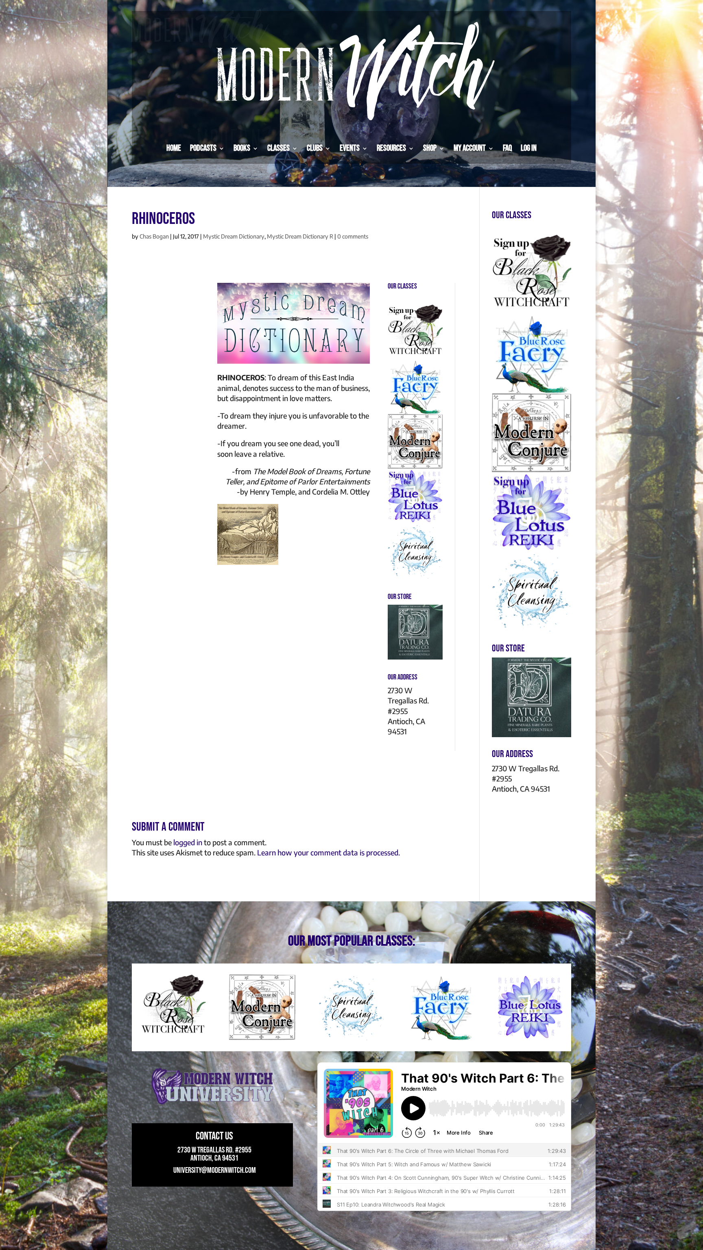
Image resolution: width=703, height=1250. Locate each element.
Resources (391, 148)
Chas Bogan (154, 236)
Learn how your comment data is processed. (328, 852)
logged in (187, 842)
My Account (470, 148)
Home (173, 148)
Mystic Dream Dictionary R (300, 236)
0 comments (352, 236)
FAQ (507, 148)
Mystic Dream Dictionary (233, 236)
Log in (529, 148)
